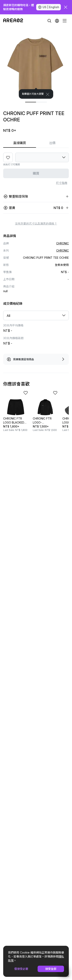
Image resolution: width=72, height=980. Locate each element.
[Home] (13, 20)
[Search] (49, 20)
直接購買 (19, 143)
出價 (52, 143)
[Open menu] (64, 20)
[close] (65, 7)
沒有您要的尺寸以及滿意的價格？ (36, 223)
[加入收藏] (8, 157)
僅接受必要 (21, 968)
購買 (36, 173)
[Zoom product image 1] (36, 63)
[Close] (47, 94)
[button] (57, 20)
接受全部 (50, 968)
